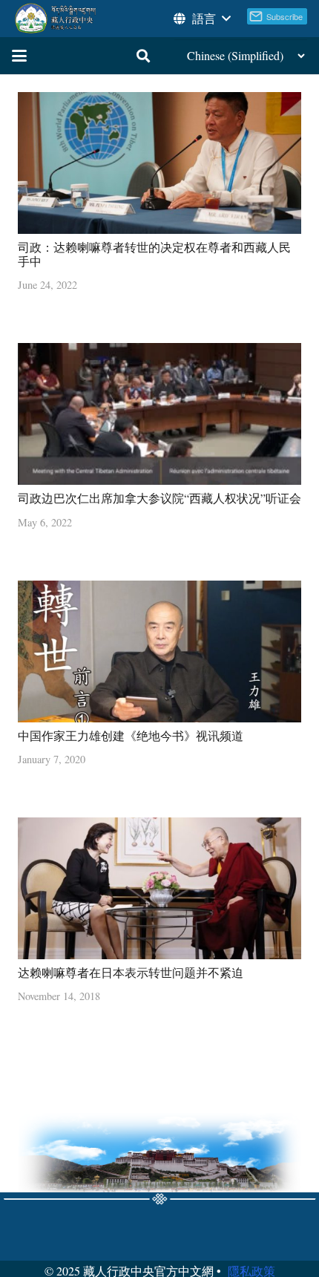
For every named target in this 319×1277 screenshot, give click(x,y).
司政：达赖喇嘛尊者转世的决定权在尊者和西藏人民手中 (154, 254)
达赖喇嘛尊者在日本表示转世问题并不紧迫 (130, 972)
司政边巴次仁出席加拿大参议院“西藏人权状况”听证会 (159, 498)
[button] (201, 18)
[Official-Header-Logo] (56, 18)
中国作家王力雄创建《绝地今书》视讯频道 (130, 735)
